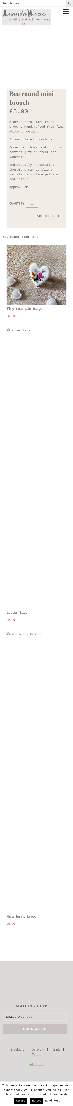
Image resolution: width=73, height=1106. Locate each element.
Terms (36, 1054)
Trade (56, 1049)
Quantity (16, 203)
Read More (52, 1100)
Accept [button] (20, 1100)
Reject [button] (36, 1100)
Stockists (17, 1049)
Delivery (38, 1049)
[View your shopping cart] (67, 23)
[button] (66, 12)
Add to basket (49, 216)
